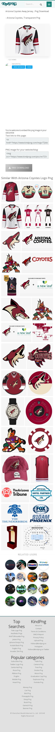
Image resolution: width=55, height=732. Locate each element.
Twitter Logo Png (16, 664)
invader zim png (16, 651)
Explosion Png (38, 679)
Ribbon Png (16, 673)
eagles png (16, 648)
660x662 (6, 394)
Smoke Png (38, 670)
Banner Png (27, 708)
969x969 (6, 320)
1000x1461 (7, 548)
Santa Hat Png (16, 667)
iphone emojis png (16, 642)
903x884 (32, 394)
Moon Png (38, 673)
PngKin (16, 676)
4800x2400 (26, 201)
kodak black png (16, 645)
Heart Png (16, 682)
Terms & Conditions (38, 631)
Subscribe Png (16, 661)
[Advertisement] (27, 98)
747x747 (29, 424)
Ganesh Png (27, 705)
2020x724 (27, 249)
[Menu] (49, 4)
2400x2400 (37, 320)
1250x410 (27, 271)
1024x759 (35, 501)
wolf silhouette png (16, 636)
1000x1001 (7, 481)
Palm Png (38, 661)
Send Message (18, 67)
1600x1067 (7, 249)
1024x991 (32, 367)
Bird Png (27, 693)
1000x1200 (7, 424)
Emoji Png (27, 699)
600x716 (6, 228)
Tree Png (38, 667)
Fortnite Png (38, 682)
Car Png (28, 690)
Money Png (27, 687)
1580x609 (7, 340)
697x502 (6, 522)
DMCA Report (38, 634)
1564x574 (25, 295)
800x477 (28, 228)
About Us (38, 625)
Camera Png (38, 664)
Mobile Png (16, 679)
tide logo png (16, 630)
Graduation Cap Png (38, 676)
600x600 (32, 451)
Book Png (27, 702)
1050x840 (28, 548)
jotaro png (16, 639)
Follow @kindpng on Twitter (38, 649)
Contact (38, 628)
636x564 (36, 340)
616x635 (6, 451)
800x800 (6, 201)
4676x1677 (7, 501)
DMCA (29, 67)
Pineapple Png (27, 696)
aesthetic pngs (16, 633)
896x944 (6, 271)
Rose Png (16, 670)
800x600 (6, 367)
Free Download (20, 167)
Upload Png (38, 640)
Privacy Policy (38, 637)
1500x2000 (7, 295)
